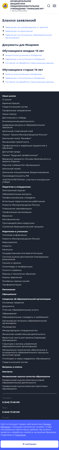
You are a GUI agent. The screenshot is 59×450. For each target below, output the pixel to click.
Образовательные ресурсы (16, 194)
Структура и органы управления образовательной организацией (19, 345)
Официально (9, 294)
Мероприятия (9, 242)
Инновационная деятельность (18, 121)
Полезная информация (14, 235)
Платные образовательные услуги (20, 310)
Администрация (10, 103)
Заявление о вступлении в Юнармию (25, 59)
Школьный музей (11, 168)
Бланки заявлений (12, 277)
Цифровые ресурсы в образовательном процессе (23, 126)
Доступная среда (11, 151)
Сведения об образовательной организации (26, 299)
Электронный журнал (13, 190)
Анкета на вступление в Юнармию (23, 55)
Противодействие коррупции (18, 223)
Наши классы (9, 114)
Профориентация (11, 284)
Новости (6, 246)
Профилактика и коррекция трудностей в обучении (24, 146)
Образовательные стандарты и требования (25, 317)
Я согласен (29, 444)
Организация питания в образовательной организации (24, 322)
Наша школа (9, 96)
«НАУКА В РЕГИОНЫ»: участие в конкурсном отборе (26, 180)
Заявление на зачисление (19, 31)
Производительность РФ (15, 176)
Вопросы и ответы (12, 367)
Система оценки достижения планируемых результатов (25, 258)
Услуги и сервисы (11, 270)
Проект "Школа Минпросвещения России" (25, 134)
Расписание (8, 289)
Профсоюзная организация (16, 212)
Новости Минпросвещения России (21, 205)
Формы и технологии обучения (19, 274)
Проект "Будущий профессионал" (20, 155)
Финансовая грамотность (15, 142)
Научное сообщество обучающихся (21, 165)
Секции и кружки (11, 263)
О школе (6, 99)
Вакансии (7, 216)
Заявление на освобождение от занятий (26, 27)
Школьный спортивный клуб (17, 131)
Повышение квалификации (17, 208)
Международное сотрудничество (20, 330)
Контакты (7, 372)
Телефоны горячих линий (15, 281)
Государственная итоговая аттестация (22, 253)
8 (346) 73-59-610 (11, 402)
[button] (48, 6)
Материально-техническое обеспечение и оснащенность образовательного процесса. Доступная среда (25, 352)
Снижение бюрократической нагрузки (23, 226)
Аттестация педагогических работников (23, 201)
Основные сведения (13, 302)
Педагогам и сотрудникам (16, 187)
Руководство (9, 327)
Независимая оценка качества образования (26, 376)
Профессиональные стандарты (18, 197)
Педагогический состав (15, 106)
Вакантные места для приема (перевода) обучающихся (24, 339)
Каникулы (7, 249)
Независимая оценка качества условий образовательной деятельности (23, 381)
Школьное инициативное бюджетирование (25, 172)
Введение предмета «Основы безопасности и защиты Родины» (26, 160)
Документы (8, 306)
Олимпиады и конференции (17, 266)
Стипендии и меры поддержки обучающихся (26, 358)
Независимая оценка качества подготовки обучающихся (25, 387)
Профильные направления (16, 110)
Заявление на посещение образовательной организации (28, 36)
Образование (9, 313)
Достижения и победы (14, 117)
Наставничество (11, 219)
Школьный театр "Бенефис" (17, 138)
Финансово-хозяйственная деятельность (23, 334)
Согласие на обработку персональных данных (29, 63)
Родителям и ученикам (15, 231)
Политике (20, 435)
